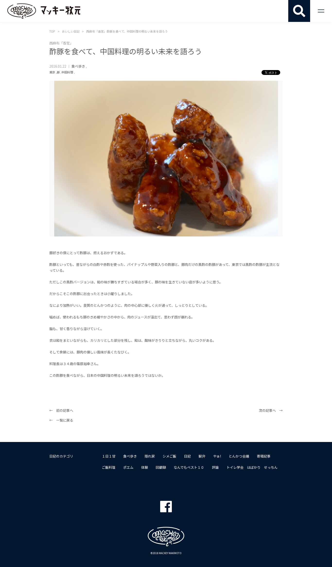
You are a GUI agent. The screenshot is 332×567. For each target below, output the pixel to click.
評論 (215, 467)
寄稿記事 (264, 456)
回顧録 (161, 467)
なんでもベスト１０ (189, 467)
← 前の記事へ (61, 410)
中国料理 (67, 72)
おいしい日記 (70, 31)
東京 (52, 72)
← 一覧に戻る (61, 420)
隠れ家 (150, 456)
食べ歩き (78, 66)
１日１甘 (108, 456)
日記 (187, 456)
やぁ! (217, 456)
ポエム (128, 467)
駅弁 (202, 456)
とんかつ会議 (239, 456)
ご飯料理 (108, 467)
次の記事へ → (271, 410)
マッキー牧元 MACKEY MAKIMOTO (43, 11)
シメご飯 (169, 456)
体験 (144, 467)
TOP (52, 31)
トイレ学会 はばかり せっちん (252, 467)
